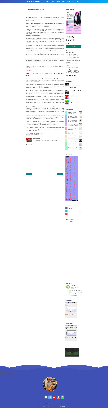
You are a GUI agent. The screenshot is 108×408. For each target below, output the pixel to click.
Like (81, 208)
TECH (73, 1)
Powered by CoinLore (74, 295)
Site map (67, 403)
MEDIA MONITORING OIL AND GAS (37, 2)
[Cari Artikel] (81, 1)
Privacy (53, 403)
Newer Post (60, 173)
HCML (30, 135)
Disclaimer (61, 403)
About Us (40, 403)
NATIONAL (53, 1)
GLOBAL (68, 1)
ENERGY (58, 1)
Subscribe (80, 213)
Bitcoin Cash (74, 285)
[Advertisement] (73, 234)
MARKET (63, 1)
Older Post (29, 173)
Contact (47, 403)
